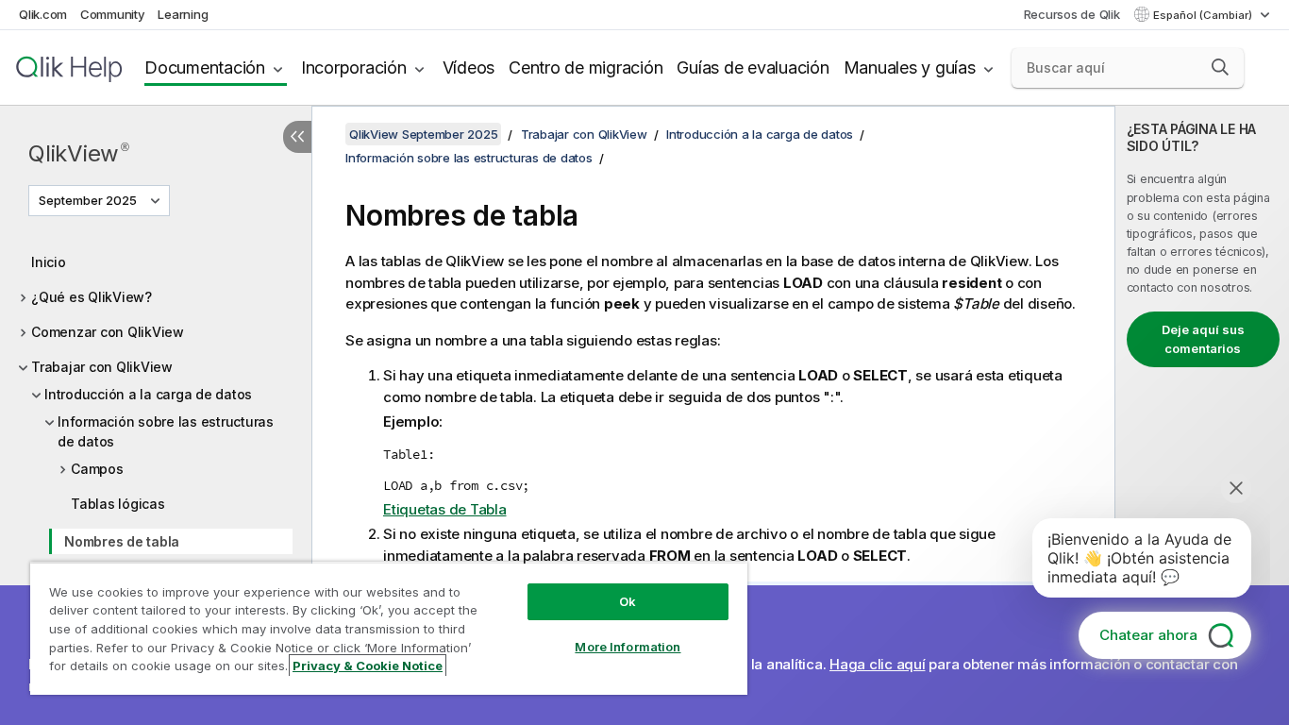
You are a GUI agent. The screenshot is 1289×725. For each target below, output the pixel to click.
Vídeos (469, 67)
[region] (388, 628)
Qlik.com (43, 14)
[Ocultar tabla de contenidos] (297, 137)
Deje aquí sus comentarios (1203, 339)
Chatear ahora (1148, 635)
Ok (627, 601)
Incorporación (354, 67)
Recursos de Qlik (1072, 14)
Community (112, 14)
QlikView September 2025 (423, 134)
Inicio (48, 262)
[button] (1220, 67)
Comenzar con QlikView (107, 332)
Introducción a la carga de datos (148, 394)
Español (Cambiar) (1204, 15)
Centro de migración (585, 67)
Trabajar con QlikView (102, 367)
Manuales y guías (910, 67)
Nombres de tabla (121, 541)
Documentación (204, 67)
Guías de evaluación (753, 67)
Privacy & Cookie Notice (368, 665)
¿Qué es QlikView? (91, 297)
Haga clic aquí (877, 664)
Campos (97, 469)
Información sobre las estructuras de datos (166, 431)
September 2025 (88, 200)
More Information (627, 646)
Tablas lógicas (118, 504)
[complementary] (1202, 415)
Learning (183, 14)
